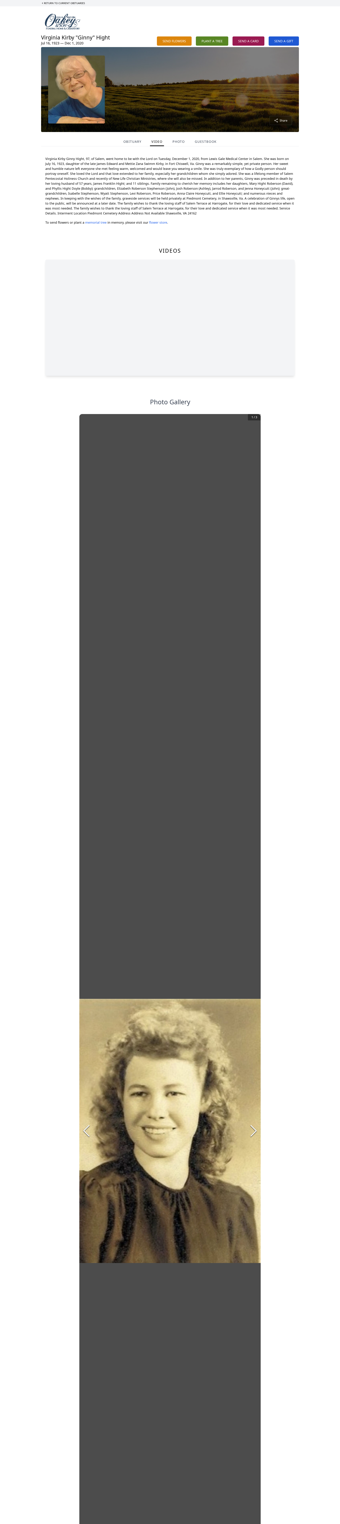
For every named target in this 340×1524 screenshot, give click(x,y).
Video (157, 141)
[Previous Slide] (86, 1130)
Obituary (132, 141)
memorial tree (96, 222)
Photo (178, 141)
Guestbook (206, 141)
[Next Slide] (253, 1130)
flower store (158, 222)
